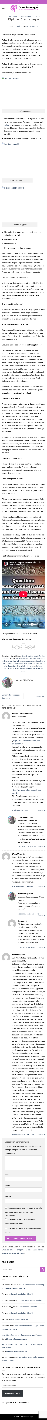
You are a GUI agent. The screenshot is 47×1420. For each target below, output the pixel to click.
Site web (8, 1196)
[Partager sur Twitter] (21, 647)
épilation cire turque (27, 666)
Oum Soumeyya (21, 668)
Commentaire (10, 1153)
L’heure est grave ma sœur (16, 1339)
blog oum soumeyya (22, 658)
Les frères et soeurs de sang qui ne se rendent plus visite (23, 1286)
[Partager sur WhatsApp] (13, 647)
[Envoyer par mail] (26, 647)
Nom (7, 1174)
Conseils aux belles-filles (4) (21, 1294)
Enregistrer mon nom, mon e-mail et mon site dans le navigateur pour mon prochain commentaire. (23, 1211)
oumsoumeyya (32, 26)
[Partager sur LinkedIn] (34, 647)
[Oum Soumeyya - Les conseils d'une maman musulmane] (25, 8)
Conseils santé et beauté (16, 16)
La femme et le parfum (28, 1306)
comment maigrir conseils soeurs (18, 661)
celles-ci (7, 125)
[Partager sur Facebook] (17, 647)
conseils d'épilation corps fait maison (22, 663)
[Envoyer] (42, 1269)
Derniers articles (33, 16)
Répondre (41, 810)
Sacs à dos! (40, 696)
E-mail (8, 1185)
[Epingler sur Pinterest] (30, 647)
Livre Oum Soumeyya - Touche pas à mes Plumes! (22, 1335)
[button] (3, 8)
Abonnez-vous (12, 1393)
